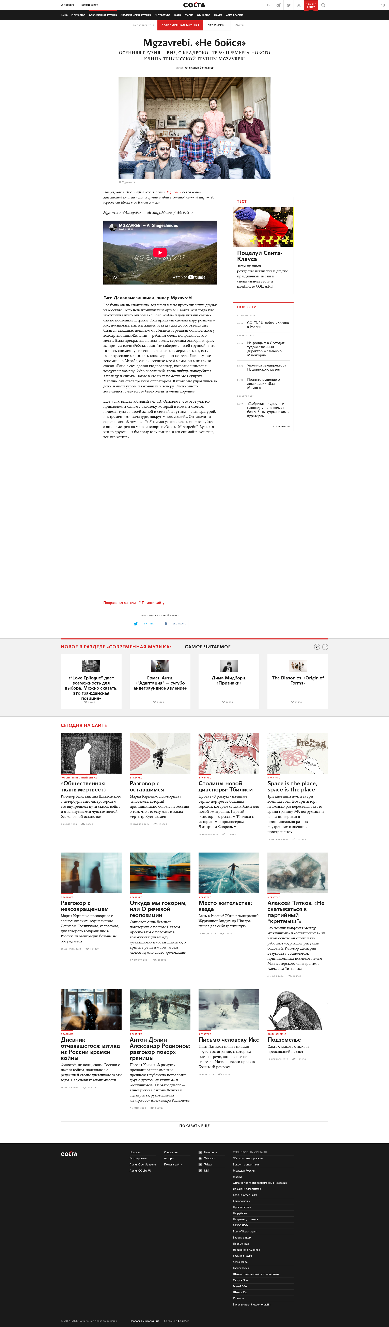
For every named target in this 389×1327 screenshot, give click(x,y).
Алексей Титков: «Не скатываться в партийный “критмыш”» (295, 912)
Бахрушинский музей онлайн (251, 1304)
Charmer (183, 1321)
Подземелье (284, 1040)
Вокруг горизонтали (246, 1164)
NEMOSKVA (240, 1225)
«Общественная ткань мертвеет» (83, 787)
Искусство (78, 15)
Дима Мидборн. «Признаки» (229, 681)
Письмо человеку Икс (229, 1040)
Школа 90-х (240, 1292)
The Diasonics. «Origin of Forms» (298, 681)
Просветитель (242, 1207)
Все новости (281, 427)
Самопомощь (241, 1201)
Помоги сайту (88, 4)
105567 (297, 976)
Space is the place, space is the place (292, 787)
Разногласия (241, 1268)
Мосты (237, 1176)
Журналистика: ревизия (248, 1158)
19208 (160, 702)
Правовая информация (144, 1321)
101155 (302, 840)
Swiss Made (240, 1262)
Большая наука (242, 1256)
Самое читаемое (208, 647)
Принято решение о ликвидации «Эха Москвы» (263, 384)
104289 (94, 949)
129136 (301, 1059)
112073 (92, 1088)
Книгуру (238, 1298)
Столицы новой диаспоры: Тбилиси (226, 787)
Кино (64, 15)
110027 (159, 1108)
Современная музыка (180, 25)
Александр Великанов (199, 67)
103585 (163, 824)
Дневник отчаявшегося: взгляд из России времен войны (90, 1049)
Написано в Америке (246, 1249)
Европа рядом (242, 1237)
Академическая (136, 15)
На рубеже (240, 1213)
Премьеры (215, 25)
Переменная (241, 1243)
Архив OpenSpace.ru (143, 1164)
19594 (298, 702)
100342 (232, 834)
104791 (229, 934)
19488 (91, 702)
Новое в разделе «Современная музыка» (116, 647)
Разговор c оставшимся (147, 787)
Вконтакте (210, 1152)
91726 (226, 1075)
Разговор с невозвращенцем (85, 906)
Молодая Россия (244, 1170)
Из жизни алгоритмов (247, 1189)
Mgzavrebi (173, 192)
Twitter (208, 1164)
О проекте (67, 4)
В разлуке (136, 778)
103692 (162, 960)
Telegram (209, 1158)
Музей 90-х (240, 1286)
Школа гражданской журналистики (256, 1274)
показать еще (194, 1126)
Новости (135, 1152)
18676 (229, 702)
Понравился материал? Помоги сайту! (134, 603)
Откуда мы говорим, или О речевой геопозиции (158, 909)
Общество (203, 15)
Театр (177, 15)
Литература (162, 15)
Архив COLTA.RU (140, 1170)
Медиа (189, 15)
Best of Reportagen (244, 1231)
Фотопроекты (138, 1158)
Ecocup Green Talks (245, 1195)
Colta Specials (234, 15)
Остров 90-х (240, 1280)
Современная (103, 15)
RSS (206, 1170)
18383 (89, 824)
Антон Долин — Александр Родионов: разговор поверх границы (160, 1049)
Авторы (169, 1158)
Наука (218, 15)
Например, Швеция (245, 1219)
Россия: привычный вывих (79, 778)
